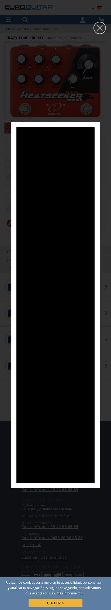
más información (69, 593)
